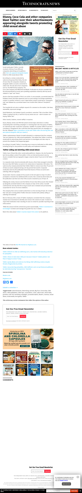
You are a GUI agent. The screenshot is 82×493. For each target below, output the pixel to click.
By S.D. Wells (63, 174)
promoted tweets (33, 294)
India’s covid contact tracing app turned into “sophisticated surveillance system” (66, 72)
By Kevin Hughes (64, 126)
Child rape (21, 292)
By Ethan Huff (63, 74)
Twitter (24, 296)
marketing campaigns (20, 294)
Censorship (43, 290)
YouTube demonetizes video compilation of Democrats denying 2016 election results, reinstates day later (66, 88)
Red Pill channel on (26, 245)
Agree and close (66, 484)
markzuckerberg (10, 10)
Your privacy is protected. (11, 320)
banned (32, 290)
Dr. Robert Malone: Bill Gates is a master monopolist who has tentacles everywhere (66, 137)
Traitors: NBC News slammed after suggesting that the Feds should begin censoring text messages (67, 187)
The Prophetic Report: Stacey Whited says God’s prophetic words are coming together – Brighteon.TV (67, 123)
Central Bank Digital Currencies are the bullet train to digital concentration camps (67, 202)
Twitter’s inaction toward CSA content (28, 212)
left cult (11, 294)
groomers (6, 294)
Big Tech (37, 290)
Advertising (25, 290)
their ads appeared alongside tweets (17, 73)
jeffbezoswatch (22, 10)
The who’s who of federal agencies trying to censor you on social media (66, 149)
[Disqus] (28, 402)
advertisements (17, 290)
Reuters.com (6, 275)
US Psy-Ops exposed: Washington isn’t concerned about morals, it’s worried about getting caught (66, 179)
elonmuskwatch (33, 10)
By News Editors (64, 97)
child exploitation (12, 292)
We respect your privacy (33, 478)
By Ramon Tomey (64, 83)
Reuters (41, 294)
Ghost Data (48, 292)
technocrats (44, 10)
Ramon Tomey (16, 30)
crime (34, 292)
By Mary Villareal (64, 118)
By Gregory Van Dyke (65, 91)
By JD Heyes (63, 165)
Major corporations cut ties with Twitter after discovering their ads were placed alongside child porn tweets (66, 130)
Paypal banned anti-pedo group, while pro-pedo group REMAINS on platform (66, 101)
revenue (46, 294)
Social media (10, 296)
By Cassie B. (63, 111)
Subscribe (74, 491)
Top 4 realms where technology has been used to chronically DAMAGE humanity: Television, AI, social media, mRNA (66, 209)
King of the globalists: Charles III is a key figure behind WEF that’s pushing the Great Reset (66, 115)
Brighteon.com (7, 278)
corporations (28, 292)
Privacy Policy (41, 487)
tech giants (18, 296)
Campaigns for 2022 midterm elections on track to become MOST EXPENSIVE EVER (65, 143)
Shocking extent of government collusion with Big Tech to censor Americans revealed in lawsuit (67, 108)
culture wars (40, 292)
